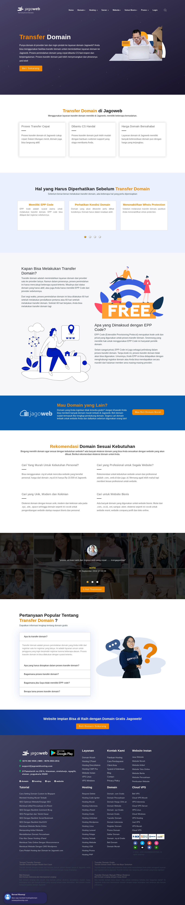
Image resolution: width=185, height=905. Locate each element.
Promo (144, 10)
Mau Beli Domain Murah (148, 412)
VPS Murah (137, 826)
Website (116, 10)
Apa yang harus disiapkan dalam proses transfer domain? (51, 665)
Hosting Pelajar (88, 834)
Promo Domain (113, 830)
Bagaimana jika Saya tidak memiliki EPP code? (47, 683)
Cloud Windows (138, 814)
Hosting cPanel (89, 761)
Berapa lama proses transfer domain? (42, 691)
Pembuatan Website (141, 781)
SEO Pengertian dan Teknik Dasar (34, 814)
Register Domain (114, 826)
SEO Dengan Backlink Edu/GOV (33, 822)
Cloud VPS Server (140, 806)
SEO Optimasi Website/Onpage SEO (35, 802)
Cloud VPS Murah (139, 798)
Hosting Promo (88, 850)
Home (71, 10)
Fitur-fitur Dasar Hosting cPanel (32, 838)
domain (24, 781)
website (60, 781)
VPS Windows (88, 780)
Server (104, 10)
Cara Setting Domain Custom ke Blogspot (37, 794)
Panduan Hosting (114, 757)
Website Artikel (138, 765)
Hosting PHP (87, 854)
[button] (85, 237)
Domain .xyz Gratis (115, 810)
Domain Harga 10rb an (117, 802)
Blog (109, 773)
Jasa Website (138, 757)
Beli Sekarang (30, 68)
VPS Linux (86, 777)
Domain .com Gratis (115, 794)
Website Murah (138, 761)
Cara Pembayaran (115, 761)
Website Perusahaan (141, 777)
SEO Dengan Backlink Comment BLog (35, 810)
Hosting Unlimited (89, 818)
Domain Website (114, 806)
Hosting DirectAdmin (91, 765)
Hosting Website (89, 842)
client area (112, 765)
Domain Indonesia (115, 822)
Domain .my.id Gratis (116, 838)
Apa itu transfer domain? (35, 636)
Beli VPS (135, 794)
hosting (37, 781)
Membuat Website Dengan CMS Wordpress (38, 846)
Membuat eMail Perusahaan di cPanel (35, 806)
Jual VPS (136, 822)
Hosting (92, 10)
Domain (80, 10)
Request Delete (88, 794)
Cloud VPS (136, 830)
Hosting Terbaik (88, 838)
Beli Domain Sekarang (92, 726)
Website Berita (138, 773)
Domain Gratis (113, 814)
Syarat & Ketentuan (115, 769)
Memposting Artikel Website (31, 830)
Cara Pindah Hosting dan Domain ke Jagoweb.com (41, 850)
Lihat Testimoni (92, 589)
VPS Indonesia (138, 802)
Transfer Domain (114, 818)
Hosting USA (87, 846)
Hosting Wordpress (90, 822)
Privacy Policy (113, 780)
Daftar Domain (113, 834)
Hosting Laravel (88, 830)
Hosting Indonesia (90, 806)
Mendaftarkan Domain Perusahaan (34, 834)
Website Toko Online (141, 769)
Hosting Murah (88, 802)
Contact (110, 777)
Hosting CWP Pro (90, 769)
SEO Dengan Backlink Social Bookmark (36, 818)
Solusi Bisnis (130, 10)
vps (49, 781)
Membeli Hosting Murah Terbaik (33, 798)
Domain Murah (88, 757)
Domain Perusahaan (116, 798)
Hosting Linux (88, 826)
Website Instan (88, 773)
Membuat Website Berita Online (33, 826)
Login (155, 10)
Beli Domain (112, 842)
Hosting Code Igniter (91, 798)
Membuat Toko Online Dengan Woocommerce (39, 842)
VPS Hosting (137, 818)
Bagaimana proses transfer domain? (41, 674)
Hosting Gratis (88, 814)
